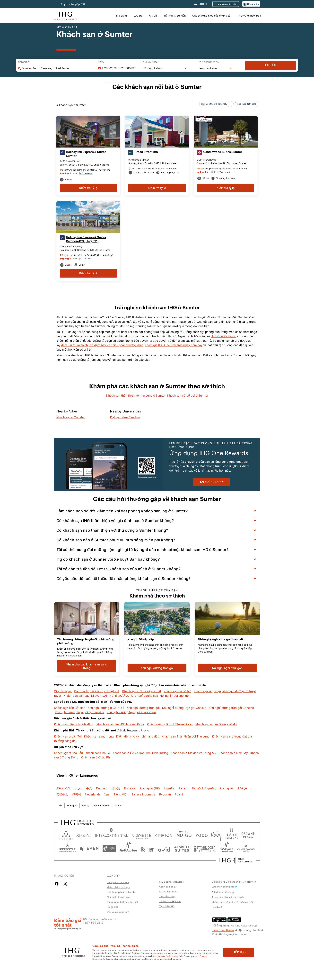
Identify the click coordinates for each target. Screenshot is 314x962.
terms (206, 952)
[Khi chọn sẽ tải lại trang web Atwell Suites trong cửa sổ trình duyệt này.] (182, 848)
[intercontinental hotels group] (66, 15)
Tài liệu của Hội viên (170, 901)
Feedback (217, 906)
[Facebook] (57, 884)
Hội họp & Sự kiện (175, 15)
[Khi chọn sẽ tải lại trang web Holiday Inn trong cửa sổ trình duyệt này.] (128, 848)
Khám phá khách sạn (118, 887)
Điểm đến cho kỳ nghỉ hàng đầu (137, 736)
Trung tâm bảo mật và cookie (228, 897)
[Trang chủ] (60, 805)
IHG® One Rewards (249, 15)
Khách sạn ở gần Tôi (68, 736)
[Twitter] (65, 884)
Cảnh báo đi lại (167, 886)
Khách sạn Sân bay (76, 695)
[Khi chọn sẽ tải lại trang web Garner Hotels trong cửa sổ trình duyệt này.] (147, 848)
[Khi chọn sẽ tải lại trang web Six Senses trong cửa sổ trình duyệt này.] (66, 834)
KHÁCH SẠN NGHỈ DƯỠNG (110, 695)
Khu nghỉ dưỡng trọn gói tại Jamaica (79, 712)
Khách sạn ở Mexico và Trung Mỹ (193, 753)
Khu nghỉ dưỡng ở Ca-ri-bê (106, 708)
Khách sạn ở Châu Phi (95, 757)
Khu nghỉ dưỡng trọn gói (143, 708)
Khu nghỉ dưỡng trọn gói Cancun (184, 708)
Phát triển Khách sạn (118, 897)
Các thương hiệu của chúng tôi (211, 15)
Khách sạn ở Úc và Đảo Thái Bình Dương (140, 753)
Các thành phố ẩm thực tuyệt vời (96, 691)
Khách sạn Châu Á (97, 753)
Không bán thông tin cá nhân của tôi (232, 902)
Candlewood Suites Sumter (222, 151)
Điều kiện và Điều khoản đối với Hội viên (234, 881)
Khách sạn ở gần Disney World (216, 724)
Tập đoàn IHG (166, 906)
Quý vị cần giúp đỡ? (73, 4)
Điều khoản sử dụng (223, 892)
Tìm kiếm (270, 65)
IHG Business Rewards (171, 881)
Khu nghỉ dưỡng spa (144, 695)
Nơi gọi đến (24, 62)
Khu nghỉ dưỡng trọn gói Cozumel (231, 708)
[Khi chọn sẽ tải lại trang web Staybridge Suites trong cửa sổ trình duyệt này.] (205, 848)
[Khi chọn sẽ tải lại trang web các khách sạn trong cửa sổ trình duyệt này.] (83, 834)
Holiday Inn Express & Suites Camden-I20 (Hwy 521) (86, 239)
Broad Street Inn (146, 151)
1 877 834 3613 (93, 922)
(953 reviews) (86, 173)
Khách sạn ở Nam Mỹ (233, 753)
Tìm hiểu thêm (223, 930)
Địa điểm (121, 15)
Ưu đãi (153, 15)
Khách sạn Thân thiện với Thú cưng (185, 736)
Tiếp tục (238, 952)
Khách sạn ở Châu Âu (68, 753)
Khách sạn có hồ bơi (177, 691)
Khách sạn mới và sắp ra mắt (141, 691)
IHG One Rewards (223, 336)
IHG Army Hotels (168, 891)
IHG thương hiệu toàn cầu (121, 892)
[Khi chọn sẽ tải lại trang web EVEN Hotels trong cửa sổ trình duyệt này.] (89, 848)
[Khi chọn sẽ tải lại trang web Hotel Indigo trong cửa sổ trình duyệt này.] (183, 834)
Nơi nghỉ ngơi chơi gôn (175, 695)
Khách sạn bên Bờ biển (69, 708)
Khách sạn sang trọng (99, 736)
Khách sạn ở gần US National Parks (120, 724)
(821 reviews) (85, 258)
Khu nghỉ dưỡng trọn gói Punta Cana (131, 712)
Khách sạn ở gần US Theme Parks (170, 724)
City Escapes (63, 691)
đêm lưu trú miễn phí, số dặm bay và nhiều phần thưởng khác (102, 345)
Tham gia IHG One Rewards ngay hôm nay (173, 345)
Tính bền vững (167, 896)
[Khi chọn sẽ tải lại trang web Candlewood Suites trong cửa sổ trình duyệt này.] (245, 848)
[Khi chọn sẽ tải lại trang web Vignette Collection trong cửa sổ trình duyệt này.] (141, 834)
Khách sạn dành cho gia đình (73, 724)
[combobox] (57, 68)
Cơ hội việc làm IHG (118, 882)
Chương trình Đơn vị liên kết (122, 902)
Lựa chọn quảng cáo (223, 886)
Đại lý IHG (112, 906)
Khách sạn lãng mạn (207, 691)
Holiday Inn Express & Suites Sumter (86, 153)
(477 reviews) (223, 172)
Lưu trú (138, 15)
